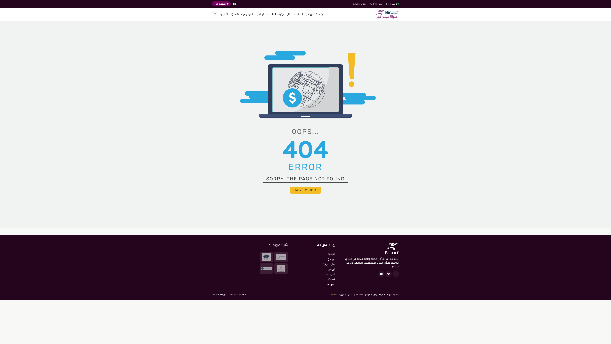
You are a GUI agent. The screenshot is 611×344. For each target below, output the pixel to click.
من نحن (309, 14)
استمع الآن (220, 4)
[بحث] (215, 14)
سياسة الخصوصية (238, 294)
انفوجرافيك (247, 14)
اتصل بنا (224, 14)
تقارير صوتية (284, 14)
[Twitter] (389, 274)
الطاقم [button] (299, 14)
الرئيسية (320, 14)
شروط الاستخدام (219, 294)
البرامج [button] (272, 14)
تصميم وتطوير (346, 294)
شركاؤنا (235, 14)
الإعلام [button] (260, 14)
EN (234, 3)
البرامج (331, 269)
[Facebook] (396, 274)
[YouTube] (381, 274)
